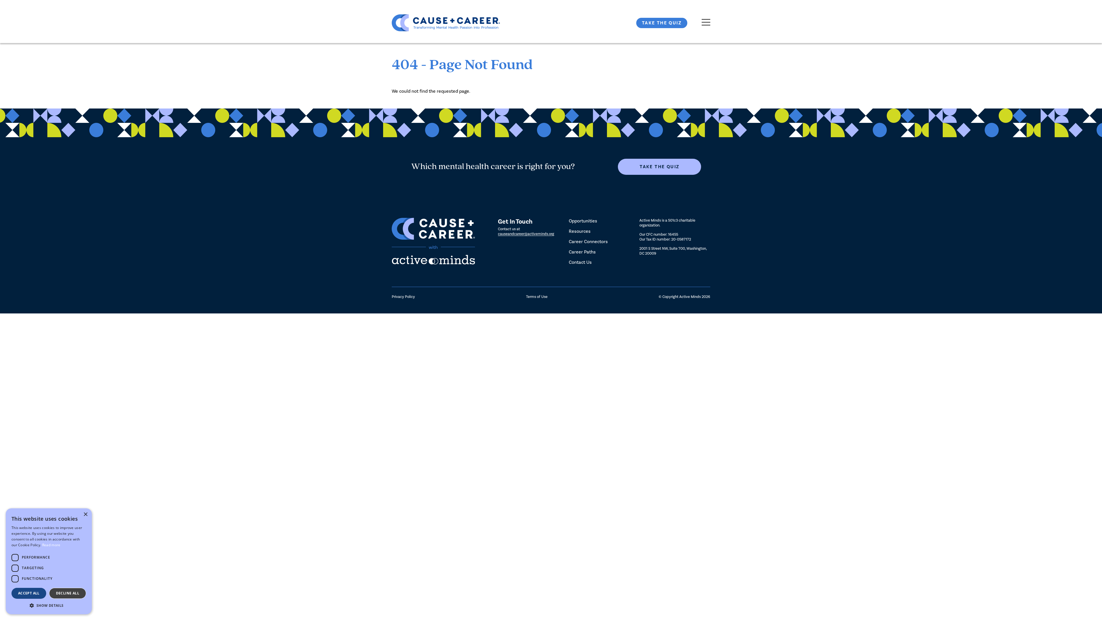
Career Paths (582, 252)
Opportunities (583, 221)
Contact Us (580, 262)
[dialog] (49, 561)
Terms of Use (537, 296)
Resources (580, 231)
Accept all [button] (29, 593)
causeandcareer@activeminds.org (526, 234)
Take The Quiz (662, 23)
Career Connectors (588, 241)
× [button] (85, 514)
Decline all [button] (67, 593)
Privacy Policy (403, 296)
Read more (51, 544)
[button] (48, 605)
